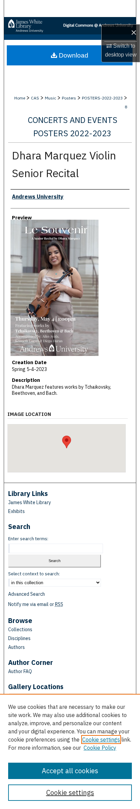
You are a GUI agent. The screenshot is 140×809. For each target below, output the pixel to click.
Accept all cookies (70, 770)
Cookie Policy (100, 747)
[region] (70, 751)
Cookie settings (101, 739)
